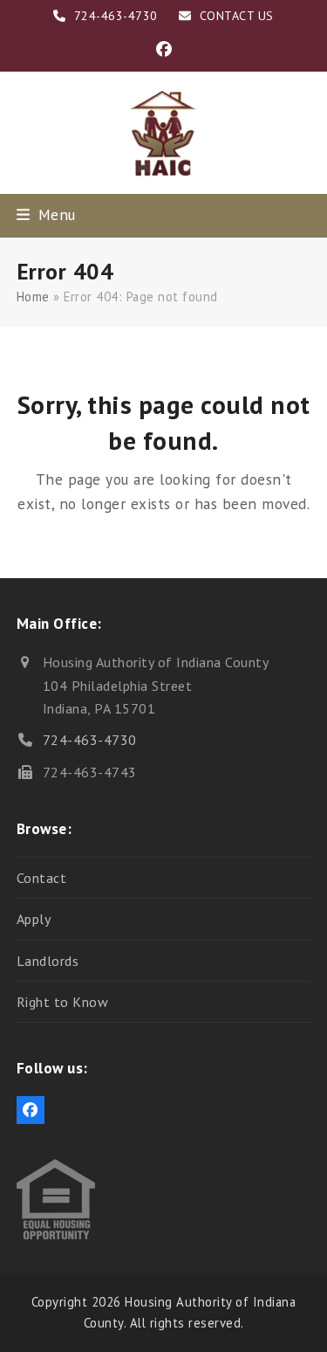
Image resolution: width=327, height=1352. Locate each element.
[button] (46, 214)
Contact (42, 877)
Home (33, 296)
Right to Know (63, 1002)
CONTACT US (237, 16)
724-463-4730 (90, 739)
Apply (34, 919)
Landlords (48, 960)
